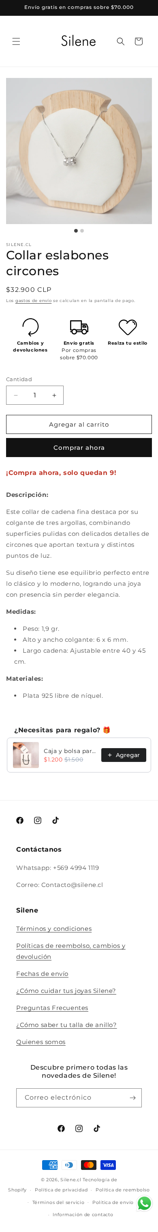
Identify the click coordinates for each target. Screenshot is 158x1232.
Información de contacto (83, 1214)
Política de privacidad (61, 1190)
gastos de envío (33, 300)
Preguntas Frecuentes (52, 1008)
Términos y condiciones (54, 928)
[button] (16, 41)
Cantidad (19, 379)
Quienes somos (41, 1042)
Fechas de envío (42, 973)
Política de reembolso (123, 1190)
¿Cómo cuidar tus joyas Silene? (66, 991)
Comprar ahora (79, 447)
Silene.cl (70, 1179)
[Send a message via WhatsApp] (144, 1203)
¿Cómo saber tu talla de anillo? (66, 1025)
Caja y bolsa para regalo (70, 751)
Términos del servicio (58, 1202)
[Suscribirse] (132, 1097)
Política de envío (113, 1202)
